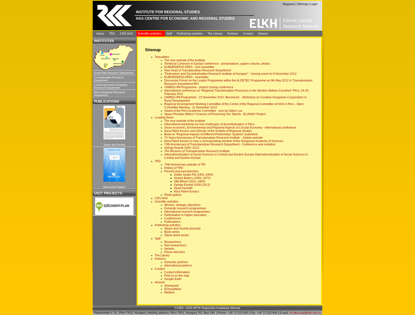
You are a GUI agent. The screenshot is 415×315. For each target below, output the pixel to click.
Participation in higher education (185, 215)
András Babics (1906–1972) (192, 178)
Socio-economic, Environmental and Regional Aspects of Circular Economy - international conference (230, 127)
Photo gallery (173, 195)
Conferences (172, 218)
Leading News (164, 117)
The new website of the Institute (184, 60)
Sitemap (302, 4)
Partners (232, 33)
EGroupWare (172, 289)
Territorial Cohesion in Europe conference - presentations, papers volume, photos (217, 63)
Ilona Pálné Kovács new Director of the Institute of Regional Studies (208, 131)
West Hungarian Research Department (109, 94)
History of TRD (173, 168)
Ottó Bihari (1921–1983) (189, 181)
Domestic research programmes (185, 208)
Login (313, 4)
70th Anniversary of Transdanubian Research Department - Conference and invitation (219, 144)
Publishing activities (190, 33)
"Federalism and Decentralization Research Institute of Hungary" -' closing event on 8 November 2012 (230, 73)
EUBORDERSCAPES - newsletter (186, 77)
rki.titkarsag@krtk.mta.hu (305, 313)
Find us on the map (176, 275)
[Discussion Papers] (114, 164)
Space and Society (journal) (182, 228)
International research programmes (187, 211)
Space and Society (114, 144)
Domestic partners (176, 262)
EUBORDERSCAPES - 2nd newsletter (189, 67)
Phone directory (174, 252)
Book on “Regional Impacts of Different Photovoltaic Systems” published (211, 134)
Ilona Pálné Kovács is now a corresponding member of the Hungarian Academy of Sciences (223, 141)
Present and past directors (181, 171)
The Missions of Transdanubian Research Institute (197, 151)
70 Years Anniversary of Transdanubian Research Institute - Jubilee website (213, 137)
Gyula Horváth (183, 188)
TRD (112, 33)
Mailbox (169, 292)
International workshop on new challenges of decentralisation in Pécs (209, 124)
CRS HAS (126, 33)
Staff (169, 33)
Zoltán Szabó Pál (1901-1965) (193, 174)
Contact (248, 33)
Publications (172, 221)
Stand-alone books (176, 235)
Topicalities (162, 57)
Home (100, 33)
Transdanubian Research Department (109, 79)
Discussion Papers (114, 186)
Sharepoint (171, 285)
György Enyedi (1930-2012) (192, 184)
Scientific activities (149, 33)
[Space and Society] (114, 122)
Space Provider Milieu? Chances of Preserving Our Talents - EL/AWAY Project (215, 114)
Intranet (263, 33)
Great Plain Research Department (114, 72)
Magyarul (289, 4)
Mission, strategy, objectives (182, 205)
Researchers (172, 242)
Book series (172, 232)
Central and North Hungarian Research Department (110, 86)
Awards (169, 248)
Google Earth (173, 279)
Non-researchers (175, 245)
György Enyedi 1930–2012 (181, 147)
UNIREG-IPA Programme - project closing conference (198, 87)
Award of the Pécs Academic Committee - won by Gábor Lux (203, 110)
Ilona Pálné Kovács (186, 191)
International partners (178, 265)
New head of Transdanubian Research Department (197, 70)
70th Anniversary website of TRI (184, 164)
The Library (215, 33)
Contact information (177, 272)
